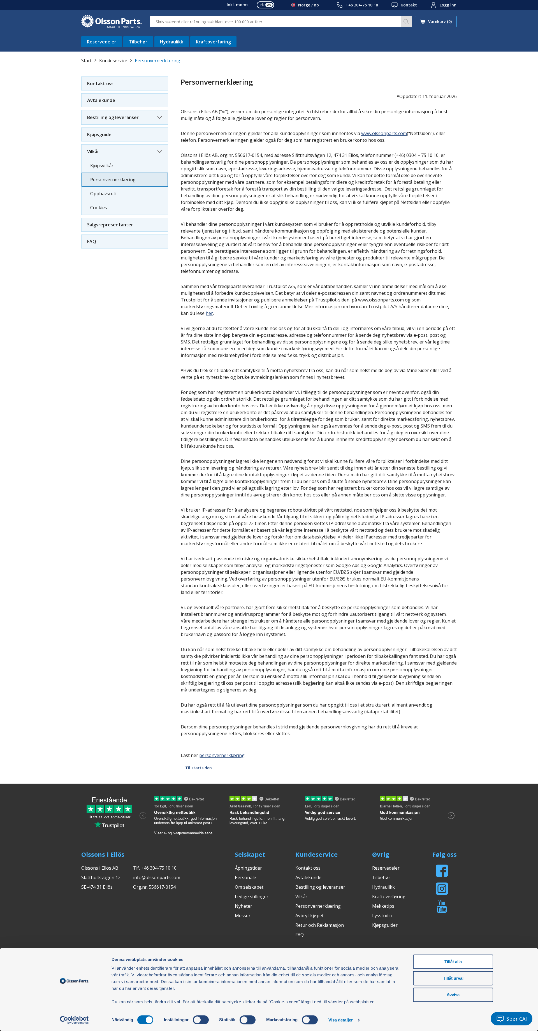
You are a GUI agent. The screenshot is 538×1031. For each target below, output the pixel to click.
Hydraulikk (171, 42)
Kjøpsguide (99, 134)
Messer (243, 915)
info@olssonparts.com (156, 877)
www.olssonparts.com (384, 133)
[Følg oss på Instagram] (442, 889)
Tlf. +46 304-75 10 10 (155, 868)
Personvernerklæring (113, 180)
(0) (440, 21)
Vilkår (93, 151)
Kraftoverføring (213, 42)
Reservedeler (101, 42)
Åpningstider (248, 868)
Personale (245, 877)
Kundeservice (113, 60)
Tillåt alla (453, 961)
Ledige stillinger (251, 896)
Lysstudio (382, 915)
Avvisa (453, 994)
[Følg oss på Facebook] (442, 871)
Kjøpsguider (385, 925)
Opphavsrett (103, 194)
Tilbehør (138, 42)
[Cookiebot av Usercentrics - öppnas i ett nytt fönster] (74, 1020)
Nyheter (243, 906)
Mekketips (383, 906)
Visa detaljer (340, 1020)
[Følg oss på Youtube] (442, 906)
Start (86, 60)
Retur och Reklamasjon (319, 925)
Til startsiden (198, 767)
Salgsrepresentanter (110, 225)
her (209, 313)
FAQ (91, 241)
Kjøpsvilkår (101, 165)
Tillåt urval (453, 978)
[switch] (201, 1019)
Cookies (98, 208)
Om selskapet (249, 887)
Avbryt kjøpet (309, 915)
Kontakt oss (100, 83)
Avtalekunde (101, 100)
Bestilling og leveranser (113, 117)
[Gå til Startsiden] (111, 21)
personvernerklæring (222, 755)
